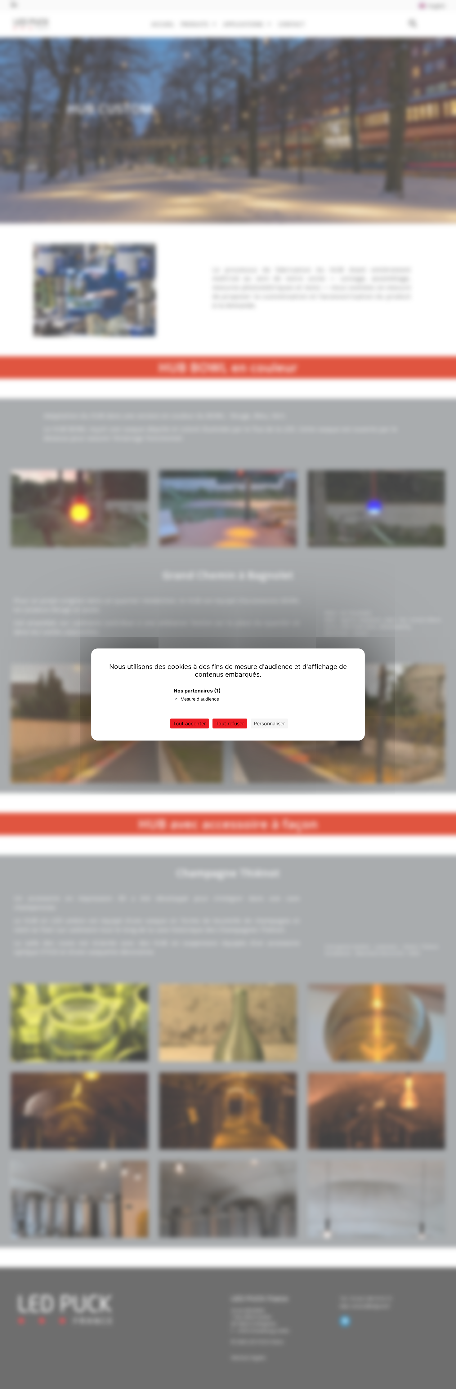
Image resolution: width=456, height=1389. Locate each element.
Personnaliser (269, 723)
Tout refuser (230, 723)
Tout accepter (189, 723)
